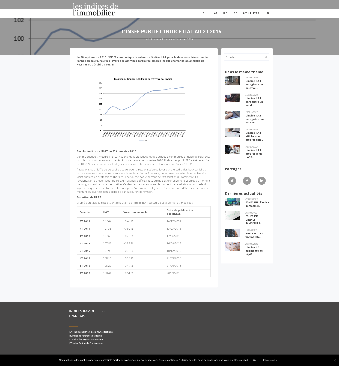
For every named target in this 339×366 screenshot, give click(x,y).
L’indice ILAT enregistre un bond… (254, 102)
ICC (235, 13)
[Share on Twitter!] (232, 181)
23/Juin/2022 (251, 129)
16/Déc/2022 (251, 95)
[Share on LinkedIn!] (262, 181)
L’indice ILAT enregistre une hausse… (254, 119)
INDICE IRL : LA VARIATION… (254, 235)
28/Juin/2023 (251, 77)
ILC (225, 13)
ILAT (215, 13)
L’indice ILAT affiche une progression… (254, 136)
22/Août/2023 (251, 199)
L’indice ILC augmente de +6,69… (254, 251)
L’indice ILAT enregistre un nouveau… (254, 84)
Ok (254, 360)
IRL (204, 13)
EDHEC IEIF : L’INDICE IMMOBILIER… (253, 219)
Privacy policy (270, 360)
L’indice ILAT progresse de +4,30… (253, 153)
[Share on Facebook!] (247, 181)
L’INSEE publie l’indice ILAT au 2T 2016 (171, 31)
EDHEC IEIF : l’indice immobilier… (257, 204)
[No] (334, 360)
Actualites (251, 13)
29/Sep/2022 (251, 112)
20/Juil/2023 (251, 213)
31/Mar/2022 (251, 147)
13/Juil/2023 (251, 230)
